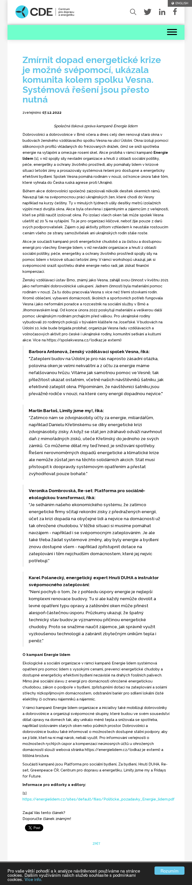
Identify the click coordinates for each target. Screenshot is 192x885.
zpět (96, 843)
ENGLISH (181, 3)
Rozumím (169, 870)
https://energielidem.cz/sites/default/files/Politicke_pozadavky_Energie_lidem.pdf (98, 799)
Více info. (33, 879)
